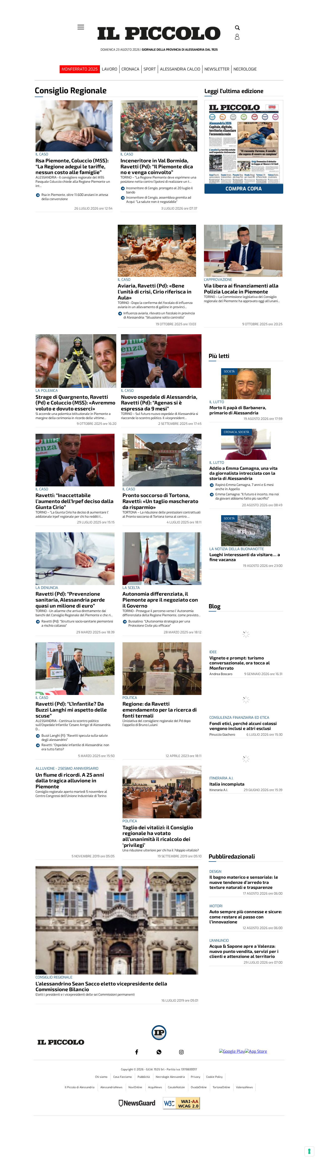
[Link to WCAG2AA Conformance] (179, 1104)
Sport (150, 69)
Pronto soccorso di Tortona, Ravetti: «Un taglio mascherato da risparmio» (160, 501)
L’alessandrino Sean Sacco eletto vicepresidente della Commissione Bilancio (101, 986)
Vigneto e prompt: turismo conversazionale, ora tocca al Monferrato (239, 663)
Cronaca (130, 69)
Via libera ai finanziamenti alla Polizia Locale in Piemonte (241, 288)
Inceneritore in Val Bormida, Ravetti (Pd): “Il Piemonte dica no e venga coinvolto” (156, 166)
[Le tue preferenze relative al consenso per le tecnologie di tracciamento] (309, 1151)
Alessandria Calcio (180, 69)
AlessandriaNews (111, 1087)
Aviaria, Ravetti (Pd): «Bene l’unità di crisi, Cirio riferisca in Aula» (155, 291)
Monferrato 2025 (80, 69)
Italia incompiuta (226, 784)
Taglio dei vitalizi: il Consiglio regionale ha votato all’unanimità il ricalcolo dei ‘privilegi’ (157, 836)
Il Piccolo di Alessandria (80, 1087)
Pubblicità (144, 1077)
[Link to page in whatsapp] (159, 1052)
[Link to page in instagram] (181, 1052)
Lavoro (109, 69)
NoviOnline (135, 1087)
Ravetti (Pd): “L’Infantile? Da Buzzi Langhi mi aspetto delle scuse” (71, 709)
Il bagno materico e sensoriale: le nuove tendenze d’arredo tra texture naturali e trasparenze (243, 882)
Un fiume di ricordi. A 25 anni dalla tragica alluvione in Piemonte (70, 780)
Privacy (196, 1077)
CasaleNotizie (177, 1087)
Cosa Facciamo (122, 1077)
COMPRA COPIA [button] (244, 188)
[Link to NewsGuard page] (138, 1103)
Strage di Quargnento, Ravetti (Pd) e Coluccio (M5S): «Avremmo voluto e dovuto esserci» (75, 403)
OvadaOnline (199, 1087)
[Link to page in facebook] (137, 1052)
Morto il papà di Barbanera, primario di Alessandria (237, 410)
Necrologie (245, 69)
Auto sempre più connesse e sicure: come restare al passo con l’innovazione (245, 916)
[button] (237, 28)
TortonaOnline (222, 1087)
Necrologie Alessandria (171, 1077)
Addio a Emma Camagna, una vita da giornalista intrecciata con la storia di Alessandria (243, 473)
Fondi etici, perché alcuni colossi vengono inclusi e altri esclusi (243, 726)
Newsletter (216, 69)
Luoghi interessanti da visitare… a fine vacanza (244, 557)
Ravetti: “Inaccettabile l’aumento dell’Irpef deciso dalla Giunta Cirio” (75, 501)
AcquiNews (155, 1087)
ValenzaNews (244, 1087)
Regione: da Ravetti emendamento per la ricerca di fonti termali (159, 709)
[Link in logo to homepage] (159, 35)
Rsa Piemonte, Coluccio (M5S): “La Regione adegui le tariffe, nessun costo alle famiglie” (72, 166)
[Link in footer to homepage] (159, 1033)
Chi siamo (101, 1077)
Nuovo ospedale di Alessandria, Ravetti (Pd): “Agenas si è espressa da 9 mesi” (159, 403)
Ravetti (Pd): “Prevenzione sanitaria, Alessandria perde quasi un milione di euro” (70, 599)
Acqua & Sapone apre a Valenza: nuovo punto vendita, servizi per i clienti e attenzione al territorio (243, 951)
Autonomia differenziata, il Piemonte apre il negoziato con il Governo (160, 599)
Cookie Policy (214, 1077)
